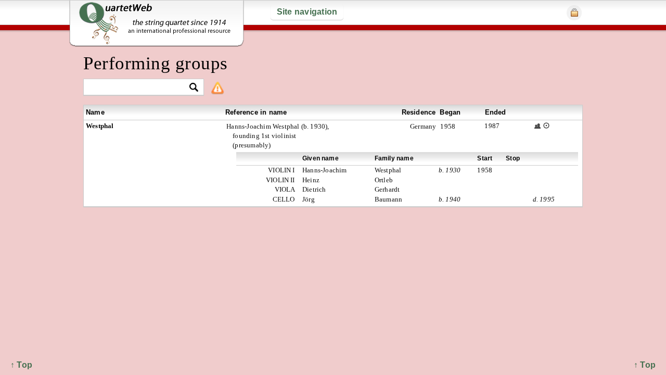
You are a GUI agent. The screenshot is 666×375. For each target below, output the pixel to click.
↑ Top (645, 364)
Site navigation (307, 11)
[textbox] (139, 87)
